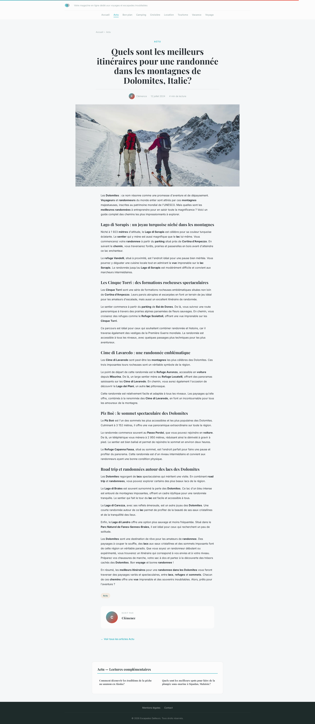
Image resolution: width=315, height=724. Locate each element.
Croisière (155, 14)
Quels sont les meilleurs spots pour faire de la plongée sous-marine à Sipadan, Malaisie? (188, 682)
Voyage (209, 14)
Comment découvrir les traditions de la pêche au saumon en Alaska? (125, 682)
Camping (141, 14)
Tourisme (183, 14)
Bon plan (127, 14)
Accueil (105, 14)
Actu (116, 14)
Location (169, 14)
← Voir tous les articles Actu (117, 639)
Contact (168, 707)
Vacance (196, 14)
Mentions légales (151, 707)
